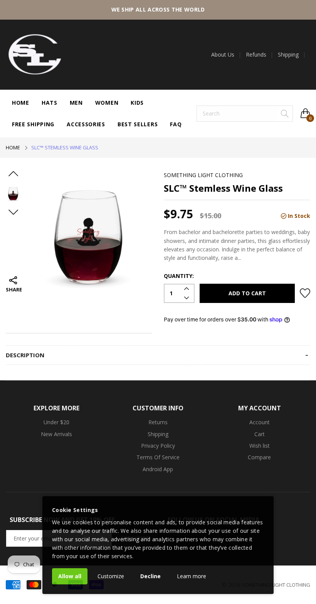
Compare (259, 457)
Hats (49, 102)
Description (25, 355)
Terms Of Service (158, 457)
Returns (158, 422)
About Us (222, 54)
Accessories (86, 124)
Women (107, 102)
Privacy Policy (158, 445)
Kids (137, 102)
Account (259, 422)
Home (20, 102)
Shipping (288, 54)
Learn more (191, 576)
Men (76, 102)
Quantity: (179, 275)
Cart (259, 434)
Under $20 (56, 422)
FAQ (176, 124)
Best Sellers (138, 124)
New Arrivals (56, 434)
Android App (158, 469)
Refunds (256, 54)
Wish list (259, 445)
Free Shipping (33, 124)
